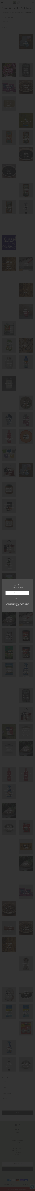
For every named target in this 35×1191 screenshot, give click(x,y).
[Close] (31, 581)
